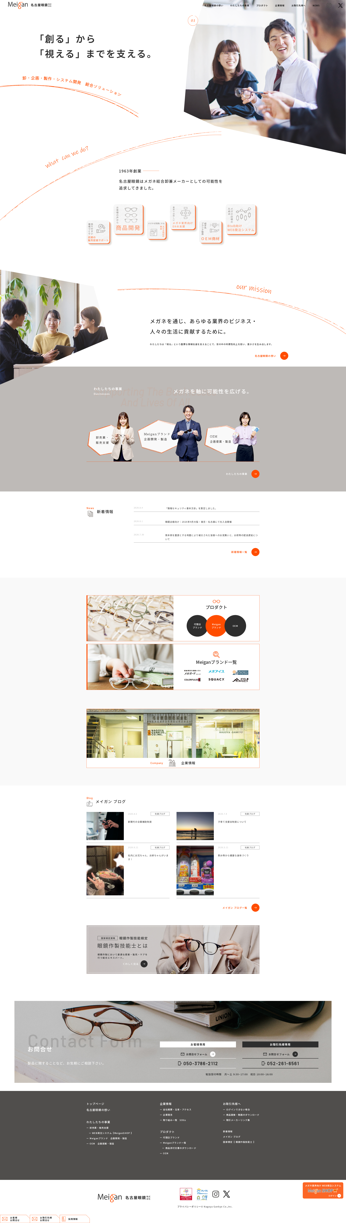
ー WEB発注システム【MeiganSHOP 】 (109, 1133)
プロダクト (262, 5)
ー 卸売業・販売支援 (97, 1127)
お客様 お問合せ (15, 1219)
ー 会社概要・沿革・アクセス (175, 1109)
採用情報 (73, 1219)
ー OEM (164, 1153)
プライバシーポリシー (189, 1206)
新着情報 (227, 1131)
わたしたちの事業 (239, 5)
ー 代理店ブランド (170, 1137)
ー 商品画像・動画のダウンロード (241, 1114)
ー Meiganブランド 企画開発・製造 (106, 1138)
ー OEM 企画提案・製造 (100, 1143)
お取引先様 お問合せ (46, 1219)
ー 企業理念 (166, 1114)
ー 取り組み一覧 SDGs (173, 1120)
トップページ (95, 1104)
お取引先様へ (299, 5)
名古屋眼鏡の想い (213, 5)
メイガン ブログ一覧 (239, 908)
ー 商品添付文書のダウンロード (178, 1148)
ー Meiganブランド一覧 (173, 1142)
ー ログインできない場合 (236, 1109)
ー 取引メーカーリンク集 (236, 1120)
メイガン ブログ (231, 1136)
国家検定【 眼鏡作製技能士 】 (239, 1142)
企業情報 (280, 5)
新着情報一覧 (244, 552)
